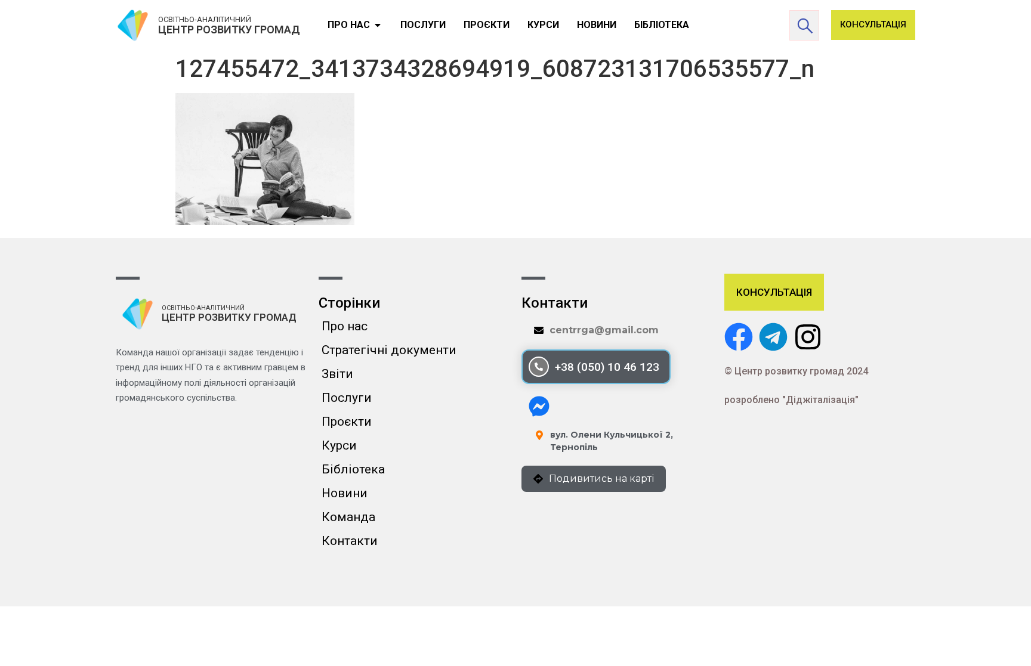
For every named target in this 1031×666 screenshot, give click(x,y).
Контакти (350, 541)
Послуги (347, 398)
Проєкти (347, 421)
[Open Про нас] (377, 25)
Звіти (337, 374)
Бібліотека (353, 469)
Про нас (345, 326)
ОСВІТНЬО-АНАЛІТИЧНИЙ (204, 19)
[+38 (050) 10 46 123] (539, 367)
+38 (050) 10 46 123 (607, 367)
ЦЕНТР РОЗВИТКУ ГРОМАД (229, 29)
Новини (345, 493)
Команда (348, 517)
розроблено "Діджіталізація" (791, 399)
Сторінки (349, 303)
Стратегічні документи (389, 350)
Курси (339, 445)
